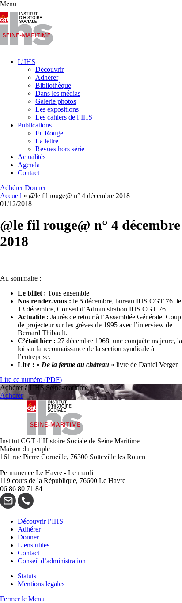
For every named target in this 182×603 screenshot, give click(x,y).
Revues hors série (59, 149)
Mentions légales (41, 584)
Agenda (29, 165)
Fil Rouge (49, 133)
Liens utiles (33, 545)
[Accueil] (26, 46)
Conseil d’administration (52, 561)
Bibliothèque (53, 85)
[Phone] (26, 506)
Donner (35, 187)
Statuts (27, 576)
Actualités (32, 157)
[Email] (9, 506)
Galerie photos (55, 101)
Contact (28, 172)
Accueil (11, 195)
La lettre (46, 141)
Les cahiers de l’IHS (63, 117)
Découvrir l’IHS (40, 521)
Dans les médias (57, 93)
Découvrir (49, 69)
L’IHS (26, 61)
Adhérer (46, 77)
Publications (35, 125)
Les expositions (57, 109)
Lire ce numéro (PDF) (31, 379)
